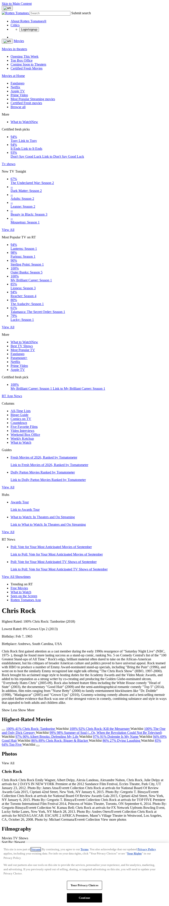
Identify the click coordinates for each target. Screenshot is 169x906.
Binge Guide (19, 415)
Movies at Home (13, 76)
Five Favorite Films (24, 427)
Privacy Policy (147, 849)
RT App (8, 396)
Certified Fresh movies (26, 103)
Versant (35, 849)
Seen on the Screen (24, 596)
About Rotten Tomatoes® (28, 21)
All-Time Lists (21, 411)
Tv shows (8, 164)
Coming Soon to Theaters (28, 64)
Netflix (15, 87)
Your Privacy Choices (84, 885)
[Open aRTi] (7, 8)
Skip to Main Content (17, 3)
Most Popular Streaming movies (33, 99)
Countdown (19, 423)
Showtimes (23, 577)
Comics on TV (21, 419)
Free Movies (19, 588)
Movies (19, 41)
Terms (84, 849)
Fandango (17, 83)
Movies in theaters (14, 49)
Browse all (18, 107)
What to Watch (24, 122)
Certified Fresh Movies (26, 68)
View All (8, 230)
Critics (15, 25)
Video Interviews (22, 430)
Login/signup (29, 29)
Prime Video (19, 95)
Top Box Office (22, 60)
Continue (84, 897)
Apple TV (18, 91)
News (18, 396)
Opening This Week (25, 56)
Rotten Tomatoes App (26, 600)
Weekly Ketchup (22, 438)
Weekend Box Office (25, 434)
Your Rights (134, 853)
